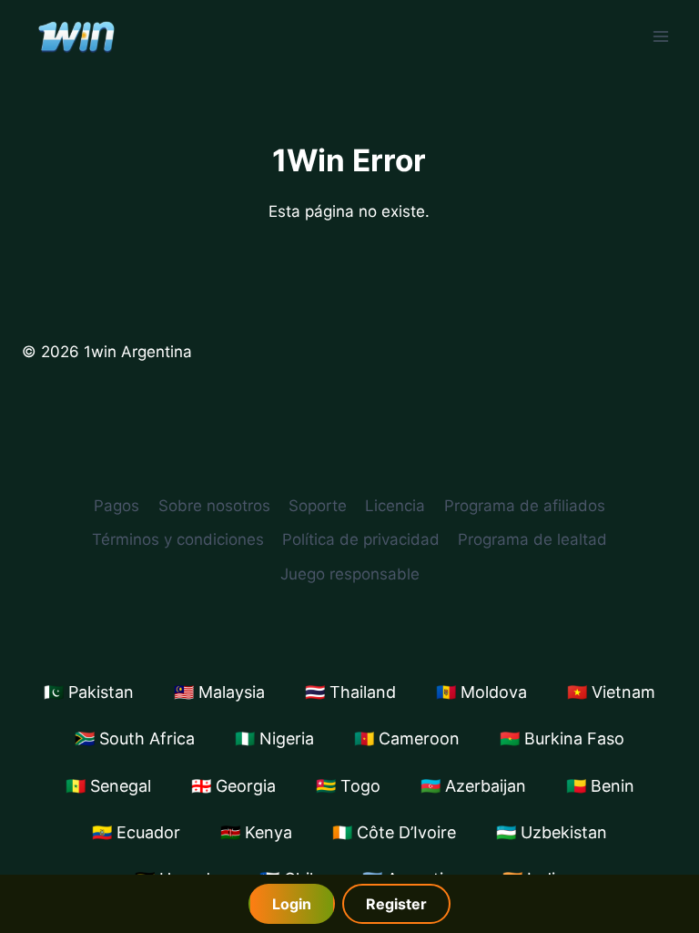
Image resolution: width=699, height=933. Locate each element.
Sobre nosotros (214, 506)
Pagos (116, 506)
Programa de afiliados (524, 506)
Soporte (318, 506)
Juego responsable (350, 574)
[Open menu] (660, 36)
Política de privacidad (361, 539)
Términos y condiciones (178, 539)
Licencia (395, 506)
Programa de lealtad (532, 539)
